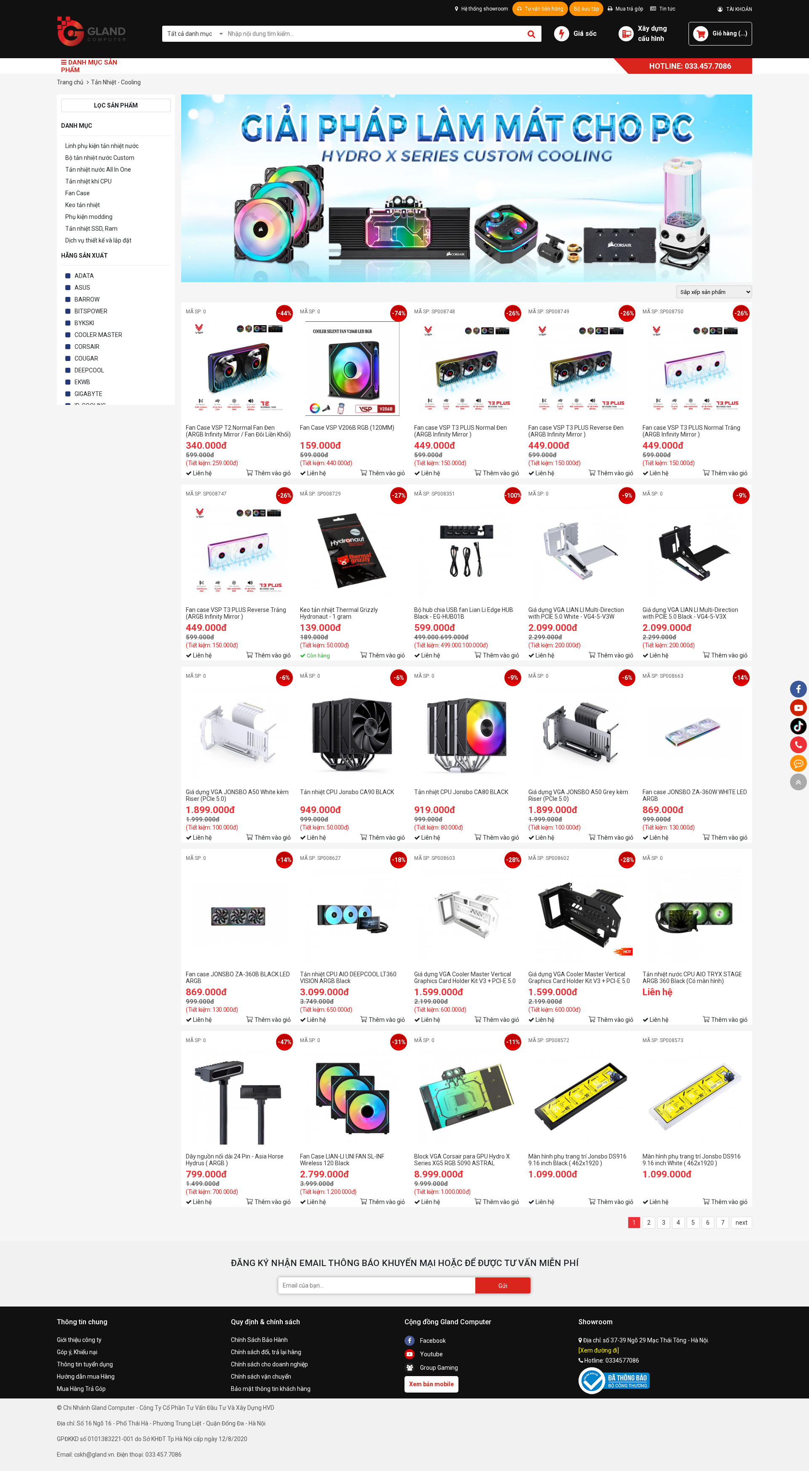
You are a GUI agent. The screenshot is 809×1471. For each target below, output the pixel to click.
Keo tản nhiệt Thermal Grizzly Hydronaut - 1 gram (339, 613)
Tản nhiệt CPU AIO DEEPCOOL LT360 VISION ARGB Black (348, 977)
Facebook (432, 1340)
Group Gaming (438, 1367)
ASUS (82, 287)
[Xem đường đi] (599, 1350)
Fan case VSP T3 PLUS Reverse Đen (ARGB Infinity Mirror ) (576, 431)
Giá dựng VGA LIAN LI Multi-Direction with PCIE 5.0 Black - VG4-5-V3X (690, 613)
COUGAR (86, 358)
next (741, 1222)
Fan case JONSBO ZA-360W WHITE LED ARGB (695, 795)
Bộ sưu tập (586, 9)
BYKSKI (84, 323)
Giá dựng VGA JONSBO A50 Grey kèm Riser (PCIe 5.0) (578, 795)
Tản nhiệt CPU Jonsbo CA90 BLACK (347, 792)
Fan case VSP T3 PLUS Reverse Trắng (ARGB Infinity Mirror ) (236, 613)
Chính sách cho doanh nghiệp (269, 1364)
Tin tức (666, 9)
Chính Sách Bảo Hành (259, 1339)
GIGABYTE (88, 394)
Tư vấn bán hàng (543, 9)
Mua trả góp (628, 9)
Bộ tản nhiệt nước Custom (99, 157)
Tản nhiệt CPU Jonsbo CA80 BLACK (461, 792)
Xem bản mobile (431, 1384)
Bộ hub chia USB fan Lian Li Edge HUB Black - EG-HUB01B (463, 613)
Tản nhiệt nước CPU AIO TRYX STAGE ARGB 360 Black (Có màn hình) (692, 977)
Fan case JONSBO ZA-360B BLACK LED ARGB (238, 977)
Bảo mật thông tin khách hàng (271, 1388)
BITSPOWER (91, 311)
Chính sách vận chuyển (261, 1376)
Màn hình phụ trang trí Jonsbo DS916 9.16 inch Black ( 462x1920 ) (577, 1160)
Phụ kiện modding (89, 216)
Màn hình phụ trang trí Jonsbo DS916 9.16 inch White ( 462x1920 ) (692, 1160)
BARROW (87, 299)
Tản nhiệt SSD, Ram (91, 228)
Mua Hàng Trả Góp (81, 1388)
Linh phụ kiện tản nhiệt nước (102, 146)
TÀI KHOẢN (737, 9)
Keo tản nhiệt (82, 205)
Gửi (502, 1285)
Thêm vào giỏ (272, 473)
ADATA (84, 275)
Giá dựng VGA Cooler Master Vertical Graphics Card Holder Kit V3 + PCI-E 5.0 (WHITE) (465, 977)
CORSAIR (87, 346)
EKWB (82, 382)
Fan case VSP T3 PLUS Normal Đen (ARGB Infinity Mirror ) (460, 431)
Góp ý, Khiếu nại (77, 1352)
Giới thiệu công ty (79, 1339)
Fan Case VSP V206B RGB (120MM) (347, 427)
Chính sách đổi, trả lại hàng (266, 1352)
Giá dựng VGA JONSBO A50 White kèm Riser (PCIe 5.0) (237, 795)
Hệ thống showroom (484, 9)
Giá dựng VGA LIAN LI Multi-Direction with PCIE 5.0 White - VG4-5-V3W (576, 613)
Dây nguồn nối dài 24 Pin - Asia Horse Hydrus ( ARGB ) (235, 1160)
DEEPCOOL (89, 370)
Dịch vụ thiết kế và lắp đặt (98, 240)
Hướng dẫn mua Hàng (86, 1376)
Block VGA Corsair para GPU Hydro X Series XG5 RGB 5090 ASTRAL (462, 1160)
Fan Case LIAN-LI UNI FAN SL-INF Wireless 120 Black (342, 1160)
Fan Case (77, 193)
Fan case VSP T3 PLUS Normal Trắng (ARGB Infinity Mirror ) (691, 431)
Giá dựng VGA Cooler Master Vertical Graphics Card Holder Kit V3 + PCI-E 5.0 (579, 977)
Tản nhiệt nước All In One (98, 169)
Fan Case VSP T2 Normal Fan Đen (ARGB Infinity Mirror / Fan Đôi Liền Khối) (238, 431)
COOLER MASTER (98, 334)
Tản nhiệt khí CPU (88, 181)
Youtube (431, 1354)
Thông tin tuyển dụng (85, 1364)
